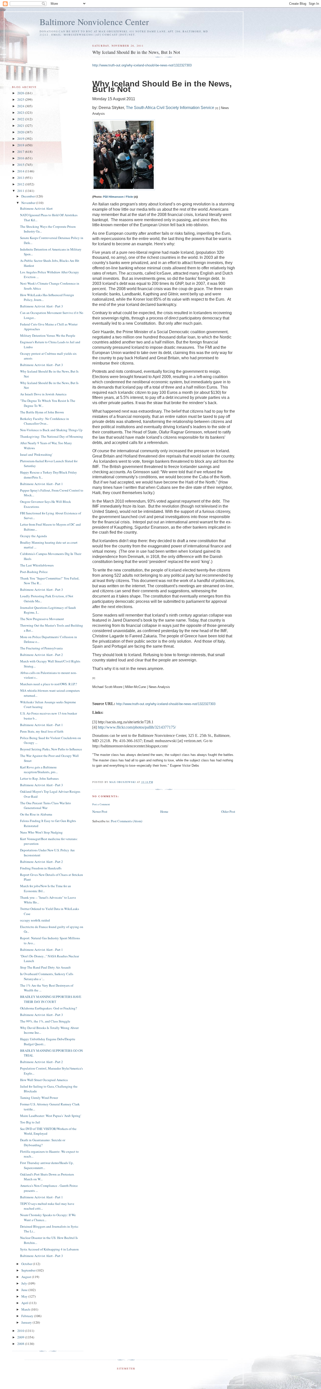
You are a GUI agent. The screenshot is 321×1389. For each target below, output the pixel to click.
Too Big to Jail (30, 1122)
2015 (21, 164)
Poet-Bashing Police (34, 571)
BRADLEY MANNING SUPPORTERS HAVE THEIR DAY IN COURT (50, 999)
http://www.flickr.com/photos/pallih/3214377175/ (137, 727)
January (27, 1322)
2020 (21, 132)
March (26, 1309)
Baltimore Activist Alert (36, 208)
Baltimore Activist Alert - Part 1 (41, 484)
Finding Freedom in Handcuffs (40, 868)
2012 (21, 184)
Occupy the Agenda (33, 536)
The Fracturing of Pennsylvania (41, 648)
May (24, 1296)
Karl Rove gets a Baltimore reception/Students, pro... (39, 769)
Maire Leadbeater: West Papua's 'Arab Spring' (50, 1115)
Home (164, 811)
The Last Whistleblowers (37, 565)
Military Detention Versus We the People (47, 335)
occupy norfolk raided (35, 920)
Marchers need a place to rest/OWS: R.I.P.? (48, 684)
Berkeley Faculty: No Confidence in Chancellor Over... (44, 421)
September (28, 1270)
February (27, 1316)
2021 (21, 125)
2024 (21, 106)
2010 (21, 1330)
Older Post (228, 811)
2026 (21, 93)
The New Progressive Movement (42, 619)
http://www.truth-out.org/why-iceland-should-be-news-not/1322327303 (142, 65)
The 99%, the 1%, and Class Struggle (45, 1021)
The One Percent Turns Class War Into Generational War (45, 805)
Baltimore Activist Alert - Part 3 (41, 306)
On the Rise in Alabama (36, 814)
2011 (21, 190)
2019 (21, 138)
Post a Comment (101, 804)
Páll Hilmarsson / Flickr (118, 196)
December (28, 196)
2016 (21, 158)
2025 (21, 99)
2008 (21, 1343)
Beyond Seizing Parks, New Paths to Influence (51, 749)
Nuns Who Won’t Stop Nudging (41, 832)
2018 (21, 145)
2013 (21, 177)
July (24, 1283)
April (25, 1303)
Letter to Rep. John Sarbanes (39, 778)
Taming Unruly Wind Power (39, 1097)
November (28, 202)
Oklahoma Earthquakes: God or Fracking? (48, 1008)
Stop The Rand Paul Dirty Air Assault (45, 967)
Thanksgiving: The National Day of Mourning (51, 436)
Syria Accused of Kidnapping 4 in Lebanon (49, 1249)
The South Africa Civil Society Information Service (170, 107)
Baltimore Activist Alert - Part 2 (41, 654)
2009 (21, 1337)
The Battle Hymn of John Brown (42, 412)
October (27, 1263)
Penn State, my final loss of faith (41, 731)
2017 (21, 151)
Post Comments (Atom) (126, 821)
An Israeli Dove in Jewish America (43, 394)
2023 (21, 112)
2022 (21, 119)
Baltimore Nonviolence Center (94, 22)
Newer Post (99, 811)
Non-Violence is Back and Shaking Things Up (51, 430)
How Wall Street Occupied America (44, 1080)
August (26, 1277)
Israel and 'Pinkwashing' (36, 454)
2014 (21, 171)
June (24, 1290)
